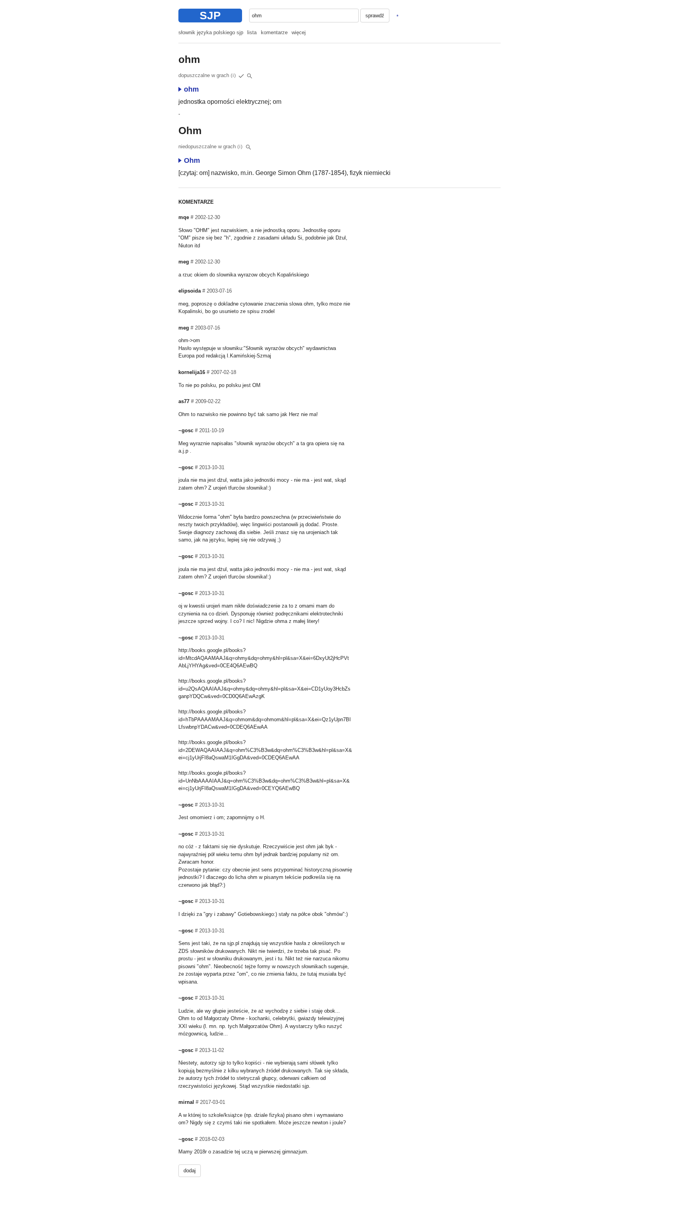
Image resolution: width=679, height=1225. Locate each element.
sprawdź (374, 15)
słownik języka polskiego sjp (210, 32)
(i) (233, 75)
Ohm (192, 160)
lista (252, 32)
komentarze (274, 32)
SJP (210, 15)
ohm (191, 89)
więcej (299, 32)
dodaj (190, 1170)
